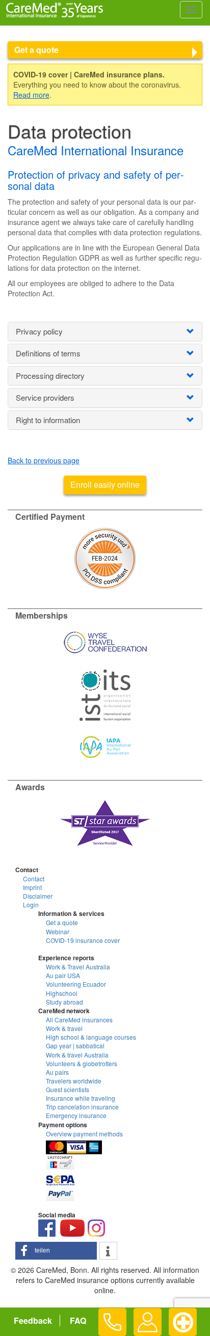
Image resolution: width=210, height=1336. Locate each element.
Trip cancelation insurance (82, 1106)
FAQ (78, 1320)
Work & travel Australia (77, 1054)
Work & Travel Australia (78, 966)
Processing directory (50, 375)
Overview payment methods (84, 1133)
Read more (31, 95)
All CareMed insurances (79, 1019)
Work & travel (64, 1028)
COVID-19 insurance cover (83, 940)
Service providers (45, 397)
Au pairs (57, 1072)
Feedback (33, 1320)
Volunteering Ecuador (76, 984)
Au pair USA (63, 975)
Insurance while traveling (80, 1098)
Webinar (57, 931)
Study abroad (64, 1001)
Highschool (61, 993)
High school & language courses (91, 1037)
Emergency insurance (76, 1115)
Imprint (32, 887)
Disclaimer (37, 896)
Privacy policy (39, 331)
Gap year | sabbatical (75, 1045)
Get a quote (36, 49)
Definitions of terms (48, 353)
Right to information (48, 419)
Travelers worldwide (73, 1080)
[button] (56, 1251)
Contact (33, 878)
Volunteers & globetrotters (81, 1063)
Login (31, 904)
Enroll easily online (105, 484)
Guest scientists (67, 1089)
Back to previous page (44, 460)
